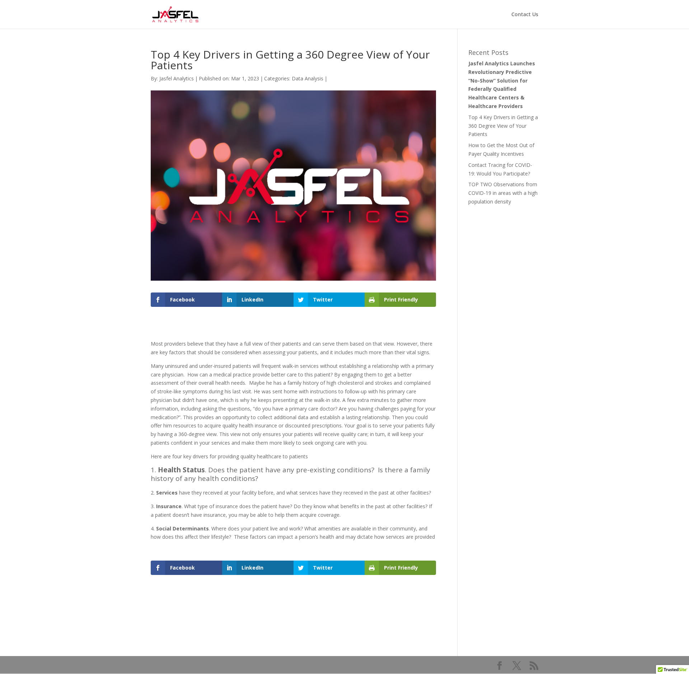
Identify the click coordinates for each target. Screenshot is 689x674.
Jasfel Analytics (176, 78)
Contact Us (524, 15)
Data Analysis (307, 78)
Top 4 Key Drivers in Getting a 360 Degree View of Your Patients (503, 126)
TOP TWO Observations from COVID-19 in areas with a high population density (503, 193)
